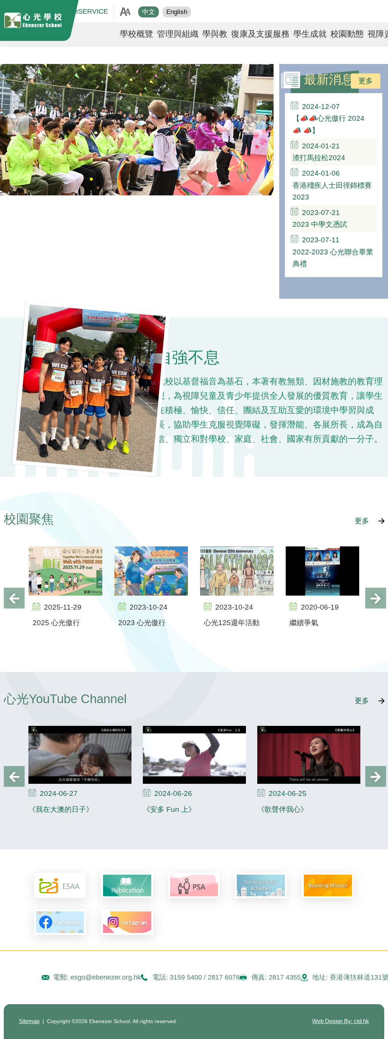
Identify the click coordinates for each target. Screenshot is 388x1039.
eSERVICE (91, 11)
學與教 (214, 34)
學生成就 (310, 34)
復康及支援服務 (260, 34)
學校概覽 (136, 34)
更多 (365, 81)
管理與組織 (178, 34)
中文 (148, 12)
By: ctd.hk (340, 1021)
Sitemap (29, 1021)
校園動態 (347, 34)
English (176, 12)
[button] (255, 124)
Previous (14, 598)
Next (375, 598)
